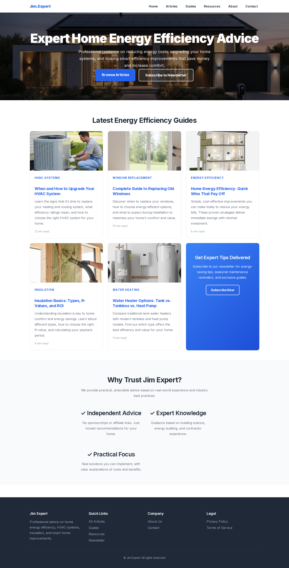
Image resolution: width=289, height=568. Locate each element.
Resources (212, 6)
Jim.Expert (40, 6)
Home (153, 6)
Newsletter (97, 540)
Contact (251, 6)
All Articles (97, 521)
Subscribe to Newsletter (166, 75)
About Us (155, 521)
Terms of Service (219, 528)
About (232, 6)
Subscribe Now (222, 290)
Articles (172, 6)
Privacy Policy (217, 521)
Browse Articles (115, 75)
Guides (190, 6)
